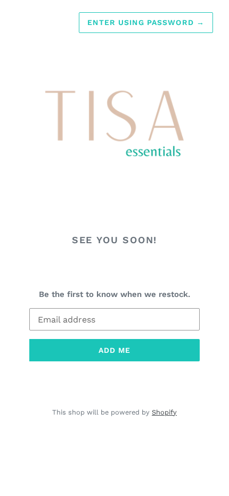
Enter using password (146, 22)
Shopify (164, 412)
